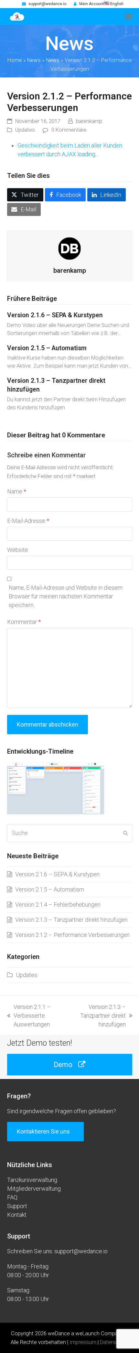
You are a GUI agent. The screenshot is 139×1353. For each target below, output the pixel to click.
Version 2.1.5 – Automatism (47, 348)
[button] (128, 16)
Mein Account (91, 4)
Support (17, 1206)
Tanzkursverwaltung (32, 1179)
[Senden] (125, 833)
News (34, 60)
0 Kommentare (68, 130)
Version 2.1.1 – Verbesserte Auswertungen (29, 1016)
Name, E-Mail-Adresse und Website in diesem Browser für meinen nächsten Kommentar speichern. (66, 596)
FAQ (12, 1197)
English (116, 4)
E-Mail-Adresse (28, 520)
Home (14, 60)
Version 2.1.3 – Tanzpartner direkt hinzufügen (71, 919)
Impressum (83, 1342)
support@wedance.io (47, 4)
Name (16, 491)
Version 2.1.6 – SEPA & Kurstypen (55, 315)
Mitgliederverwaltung (34, 1188)
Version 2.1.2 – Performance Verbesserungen (72, 934)
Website (17, 549)
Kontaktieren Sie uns (43, 1131)
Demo (63, 1064)
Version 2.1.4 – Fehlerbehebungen (58, 904)
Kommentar (24, 621)
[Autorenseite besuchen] (69, 248)
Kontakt (17, 1214)
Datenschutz (115, 1342)
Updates (25, 130)
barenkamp (89, 121)
